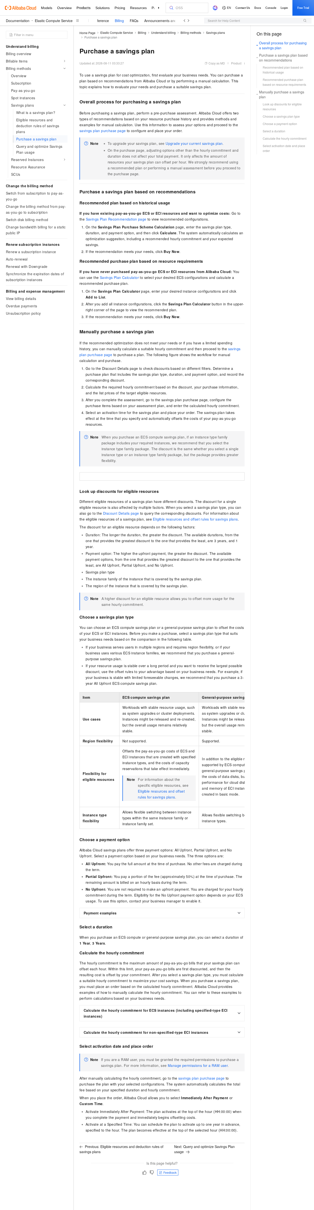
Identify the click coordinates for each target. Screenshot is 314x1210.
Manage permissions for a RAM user (198, 1065)
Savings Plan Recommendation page (116, 219)
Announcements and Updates (167, 20)
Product (236, 63)
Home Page (87, 33)
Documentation (17, 20)
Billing (119, 20)
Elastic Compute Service (54, 20)
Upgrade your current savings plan (194, 143)
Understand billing (163, 32)
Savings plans (215, 32)
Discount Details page (121, 513)
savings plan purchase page (102, 130)
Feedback (170, 1172)
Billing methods (191, 32)
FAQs (134, 20)
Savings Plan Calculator (119, 277)
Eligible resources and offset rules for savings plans (195, 519)
